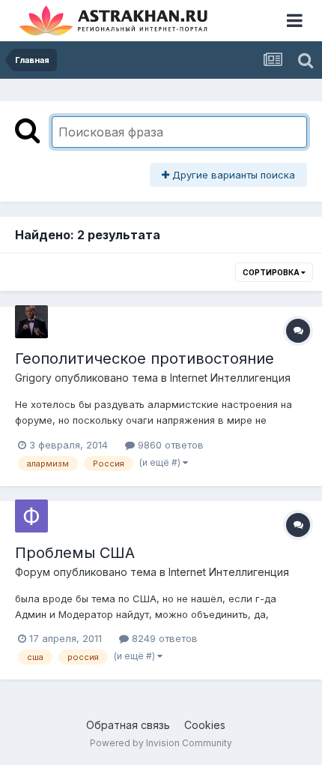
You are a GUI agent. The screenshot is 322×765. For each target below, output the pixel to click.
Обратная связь (128, 724)
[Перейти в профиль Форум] (31, 516)
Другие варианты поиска (232, 175)
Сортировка (272, 272)
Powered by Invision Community (161, 742)
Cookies (204, 724)
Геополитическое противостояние (144, 359)
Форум (32, 572)
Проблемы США (75, 553)
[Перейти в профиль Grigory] (31, 321)
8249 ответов (163, 638)
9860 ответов (169, 445)
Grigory (33, 377)
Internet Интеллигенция (230, 377)
